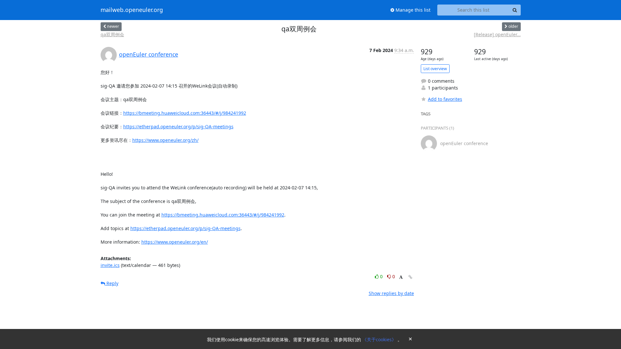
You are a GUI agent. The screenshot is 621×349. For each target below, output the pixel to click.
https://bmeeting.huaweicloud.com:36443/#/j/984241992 (184, 113)
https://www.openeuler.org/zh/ (165, 140)
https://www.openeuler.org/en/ (174, 242)
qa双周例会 (112, 34)
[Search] (515, 10)
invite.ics (110, 265)
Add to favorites (445, 99)
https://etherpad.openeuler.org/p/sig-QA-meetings (178, 126)
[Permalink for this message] (410, 277)
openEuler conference (148, 54)
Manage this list (412, 10)
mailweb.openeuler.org (132, 10)
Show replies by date (391, 293)
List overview (435, 68)
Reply (111, 283)
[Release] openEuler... (497, 34)
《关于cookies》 (380, 339)
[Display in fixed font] (401, 277)
